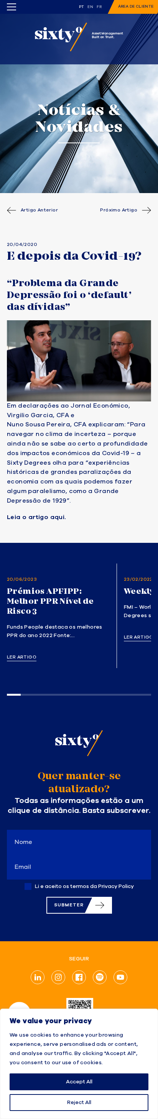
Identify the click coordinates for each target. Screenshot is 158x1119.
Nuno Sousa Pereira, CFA (46, 424)
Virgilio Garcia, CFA (38, 415)
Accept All (79, 1082)
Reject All (79, 1102)
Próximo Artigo (118, 210)
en (90, 7)
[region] (79, 1064)
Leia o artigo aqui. (36, 517)
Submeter (69, 905)
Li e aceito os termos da (84, 886)
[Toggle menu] (11, 6)
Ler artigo (21, 657)
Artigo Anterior (39, 210)
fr (99, 7)
